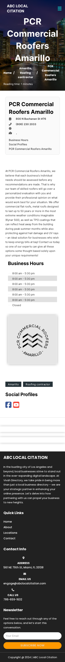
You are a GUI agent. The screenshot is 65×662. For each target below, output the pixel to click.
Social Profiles (18, 144)
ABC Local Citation (25, 457)
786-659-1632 (12, 599)
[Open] (60, 8)
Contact (9, 538)
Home (7, 73)
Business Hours (18, 140)
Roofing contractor (38, 384)
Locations (10, 533)
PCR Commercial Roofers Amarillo (30, 149)
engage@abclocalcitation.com (24, 583)
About (7, 527)
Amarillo (25, 68)
